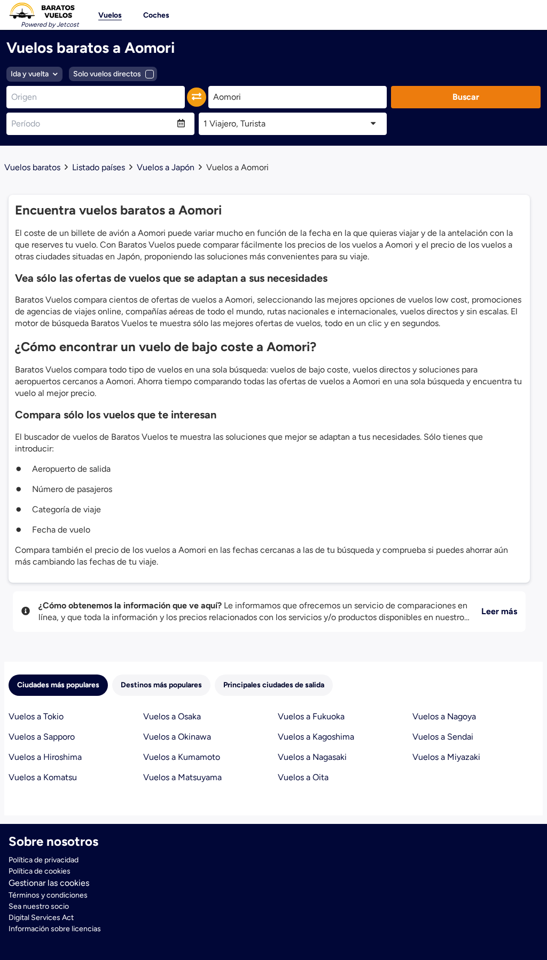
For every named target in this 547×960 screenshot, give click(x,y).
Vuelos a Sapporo (42, 737)
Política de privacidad (44, 859)
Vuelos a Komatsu (43, 777)
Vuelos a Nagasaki (312, 757)
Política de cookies (40, 871)
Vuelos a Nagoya (444, 716)
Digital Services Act (41, 917)
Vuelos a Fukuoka (311, 716)
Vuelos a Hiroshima (45, 757)
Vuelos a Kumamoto (181, 757)
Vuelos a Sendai (442, 737)
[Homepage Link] (41, 10)
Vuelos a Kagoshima (316, 737)
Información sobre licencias (55, 928)
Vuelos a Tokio (36, 716)
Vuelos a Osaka (172, 716)
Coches (156, 15)
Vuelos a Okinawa (177, 737)
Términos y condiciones (48, 895)
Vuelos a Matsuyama (182, 777)
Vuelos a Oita (303, 777)
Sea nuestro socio (39, 906)
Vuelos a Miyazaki (446, 757)
